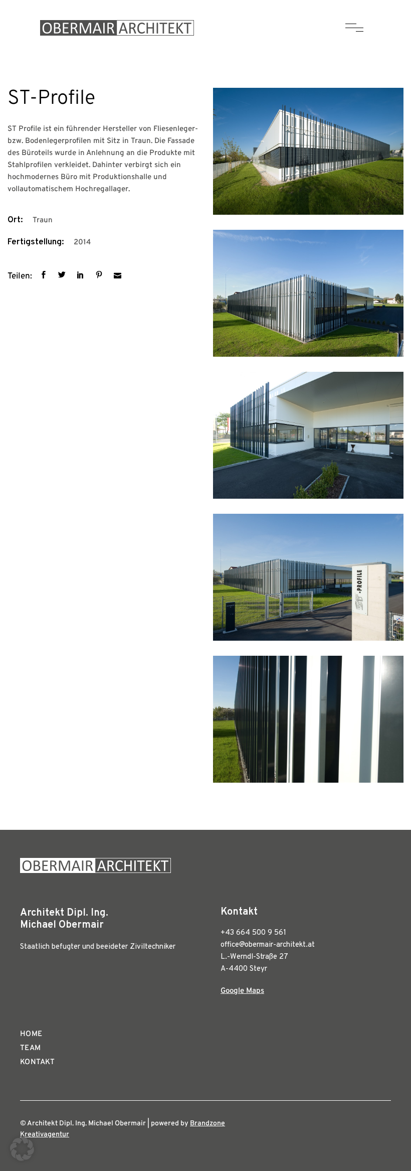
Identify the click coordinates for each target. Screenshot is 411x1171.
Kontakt (37, 1062)
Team (30, 1048)
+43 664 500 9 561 (253, 933)
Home (31, 1034)
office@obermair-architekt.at (268, 945)
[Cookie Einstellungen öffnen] (22, 1159)
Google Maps (242, 991)
